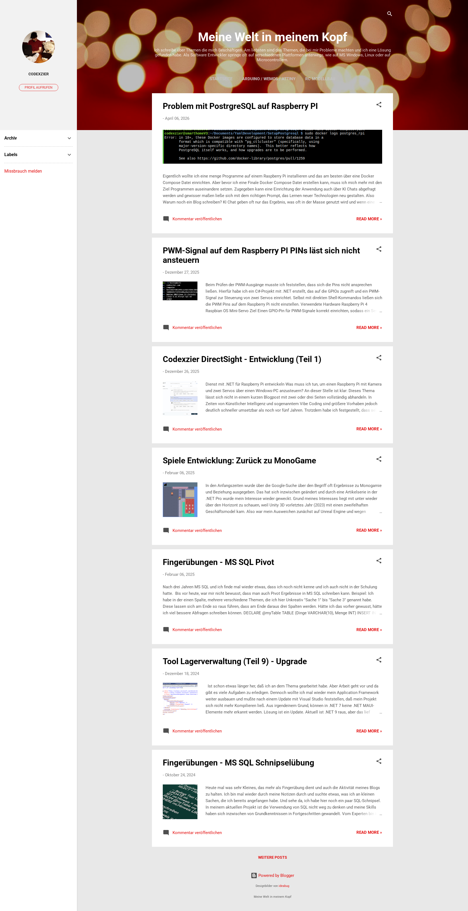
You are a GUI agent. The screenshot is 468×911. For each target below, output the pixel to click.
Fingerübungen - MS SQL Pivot (218, 562)
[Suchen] (389, 15)
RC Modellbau (320, 78)
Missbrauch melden (23, 171)
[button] (379, 105)
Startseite (221, 78)
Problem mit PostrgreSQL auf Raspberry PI (240, 106)
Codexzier (38, 74)
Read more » (369, 219)
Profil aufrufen (39, 87)
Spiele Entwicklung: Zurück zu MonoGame (239, 460)
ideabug (284, 886)
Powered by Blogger (275, 875)
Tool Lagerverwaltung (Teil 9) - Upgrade (235, 661)
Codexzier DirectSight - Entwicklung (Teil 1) (242, 359)
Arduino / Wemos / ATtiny (268, 78)
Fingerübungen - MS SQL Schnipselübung (238, 762)
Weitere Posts (272, 857)
